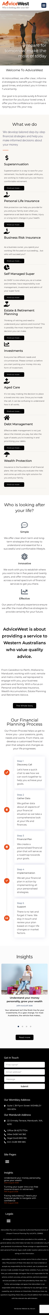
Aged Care (12, 387)
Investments (13, 351)
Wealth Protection (18, 461)
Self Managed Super (19, 274)
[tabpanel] (24, 992)
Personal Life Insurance (21, 201)
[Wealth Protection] (6, 454)
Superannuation (16, 164)
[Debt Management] (6, 417)
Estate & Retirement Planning (19, 312)
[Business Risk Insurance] (6, 231)
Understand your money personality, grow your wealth (22, 1179)
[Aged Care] (6, 381)
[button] (43, 5)
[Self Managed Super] (6, 267)
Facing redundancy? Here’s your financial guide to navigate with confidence (20, 1198)
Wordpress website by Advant (24, 1309)
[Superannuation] (6, 157)
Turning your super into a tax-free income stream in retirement (21, 1187)
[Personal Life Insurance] (6, 194)
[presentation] (18, 1026)
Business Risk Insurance (22, 237)
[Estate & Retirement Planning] (6, 304)
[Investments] (6, 344)
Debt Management (18, 424)
